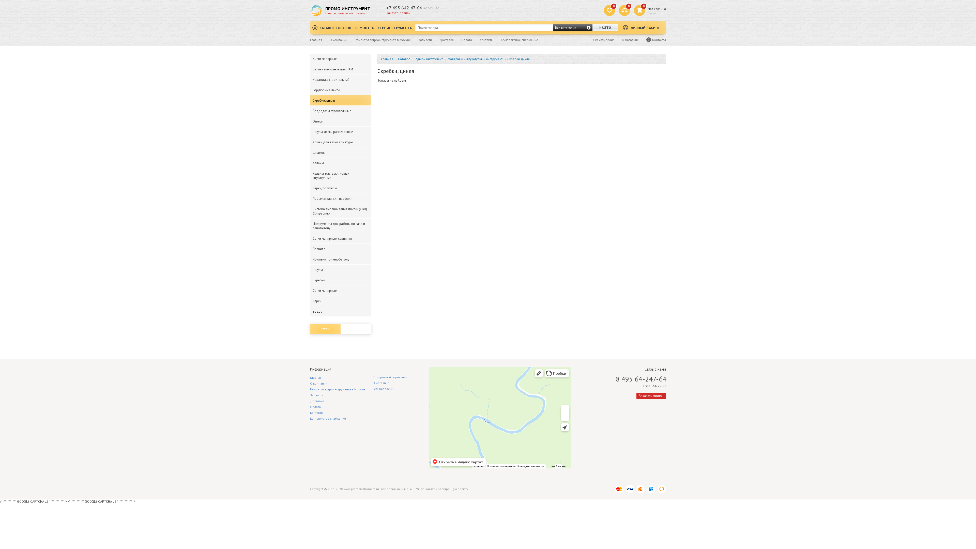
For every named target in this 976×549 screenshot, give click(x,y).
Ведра (317, 311)
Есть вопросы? (383, 389)
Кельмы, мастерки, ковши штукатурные (331, 175)
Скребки (319, 280)
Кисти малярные (325, 59)
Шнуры (318, 270)
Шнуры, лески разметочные (333, 132)
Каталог (404, 59)
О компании (338, 40)
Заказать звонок (398, 13)
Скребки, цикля (324, 100)
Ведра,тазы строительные (332, 111)
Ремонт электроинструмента (383, 28)
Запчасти (425, 40)
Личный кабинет (646, 28)
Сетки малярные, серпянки (332, 238)
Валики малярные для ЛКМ (333, 69)
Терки (317, 301)
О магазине (630, 40)
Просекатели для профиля (332, 198)
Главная (316, 40)
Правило (319, 249)
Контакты (486, 40)
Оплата (466, 40)
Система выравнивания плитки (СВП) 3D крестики (340, 211)
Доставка (446, 40)
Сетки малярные (325, 290)
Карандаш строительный (331, 80)
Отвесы (318, 121)
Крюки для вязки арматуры (333, 142)
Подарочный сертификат (390, 377)
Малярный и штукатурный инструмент (475, 59)
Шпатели (319, 152)
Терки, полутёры (325, 188)
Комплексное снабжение (519, 40)
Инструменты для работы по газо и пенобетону (339, 226)
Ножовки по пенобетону (331, 259)
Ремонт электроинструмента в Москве (383, 40)
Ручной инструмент (429, 59)
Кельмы (318, 163)
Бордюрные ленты (326, 90)
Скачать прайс (603, 40)
